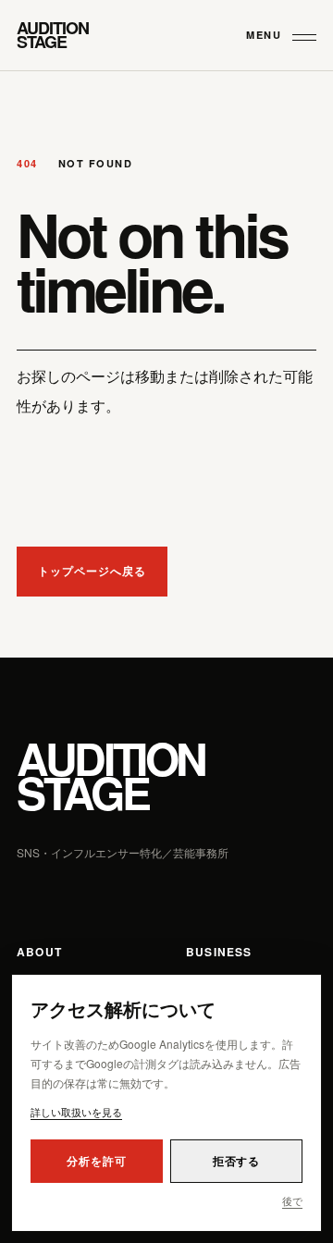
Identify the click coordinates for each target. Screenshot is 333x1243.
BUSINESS (219, 951)
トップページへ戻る (92, 570)
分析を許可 (97, 1160)
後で (292, 1200)
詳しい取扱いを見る (76, 1111)
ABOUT (39, 951)
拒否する (237, 1160)
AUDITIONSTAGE (111, 775)
